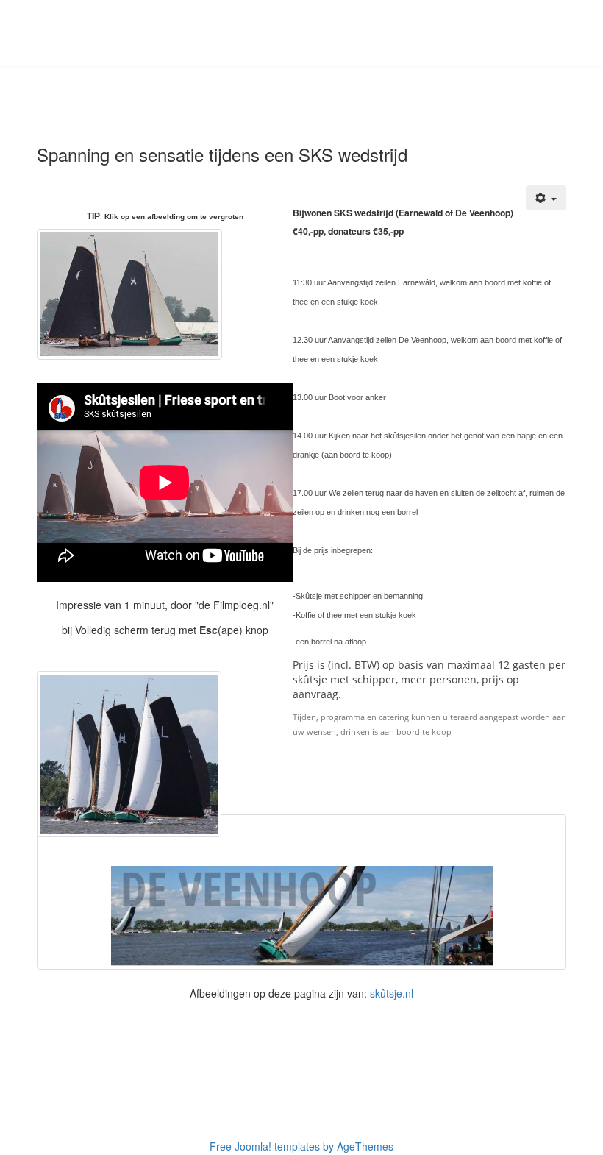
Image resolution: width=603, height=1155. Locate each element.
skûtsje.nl (391, 993)
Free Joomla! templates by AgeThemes (301, 1146)
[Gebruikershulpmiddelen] (546, 197)
